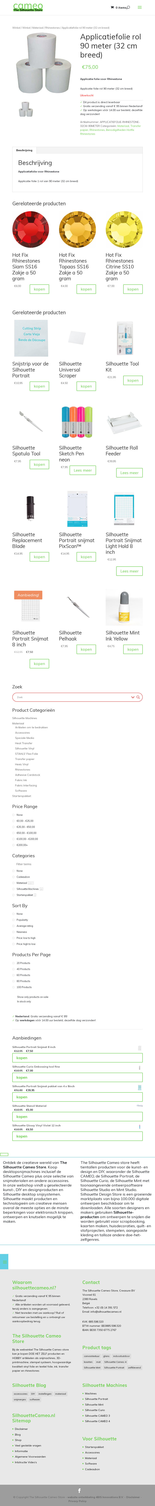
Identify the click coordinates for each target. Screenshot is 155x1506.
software (35, 1399)
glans (106, 1356)
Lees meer (83, 470)
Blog (18, 1434)
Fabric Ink (21, 780)
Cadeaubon (92, 1469)
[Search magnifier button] (138, 697)
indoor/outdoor (121, 1356)
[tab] (24, 150)
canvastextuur (91, 1356)
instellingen (45, 1393)
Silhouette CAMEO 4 (97, 1421)
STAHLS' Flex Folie (26, 753)
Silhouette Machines (24, 718)
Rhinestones (52, 27)
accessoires (20, 1393)
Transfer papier (24, 759)
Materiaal (37, 27)
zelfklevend (134, 1367)
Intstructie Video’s (26, 1462)
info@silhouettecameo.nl (105, 1311)
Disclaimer (21, 1429)
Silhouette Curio (95, 1410)
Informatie (21, 1451)
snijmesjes (20, 1399)
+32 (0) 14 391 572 (106, 1307)
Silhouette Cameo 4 (115, 1361)
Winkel (16, 27)
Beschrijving (24, 150)
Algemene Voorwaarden (30, 1456)
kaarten (88, 1361)
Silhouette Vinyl (24, 748)
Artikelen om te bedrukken (31, 727)
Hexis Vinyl (21, 764)
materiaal (60, 1393)
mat (98, 1361)
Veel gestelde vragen (28, 1445)
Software (21, 790)
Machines (91, 1393)
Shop (18, 1440)
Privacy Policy (77, 1501)
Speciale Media (24, 738)
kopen (39, 289)
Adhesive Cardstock (27, 775)
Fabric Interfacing (26, 785)
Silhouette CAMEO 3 (97, 1415)
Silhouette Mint (92, 1367)
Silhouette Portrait (114, 1367)
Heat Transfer (23, 743)
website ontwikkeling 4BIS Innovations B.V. (95, 1497)
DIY (33, 1393)
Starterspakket (21, 796)
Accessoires (22, 732)
